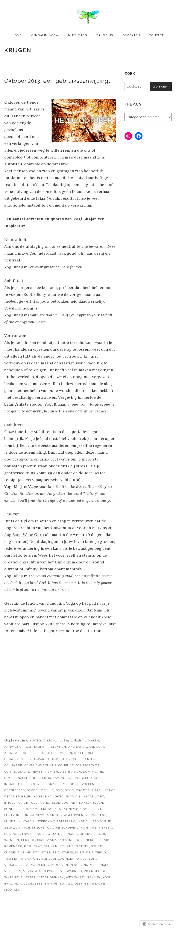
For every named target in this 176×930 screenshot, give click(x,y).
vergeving (79, 865)
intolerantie (37, 802)
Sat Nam (51, 846)
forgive (35, 784)
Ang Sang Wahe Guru (24, 534)
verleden (12, 871)
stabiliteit (50, 852)
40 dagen (91, 740)
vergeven (59, 865)
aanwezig (13, 746)
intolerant (14, 802)
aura (8, 753)
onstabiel (88, 833)
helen (26, 796)
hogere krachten (49, 796)
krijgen (96, 802)
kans (83, 802)
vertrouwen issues (40, 871)
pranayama (47, 840)
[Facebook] (139, 136)
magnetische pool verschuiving (50, 827)
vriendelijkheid (98, 871)
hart (96, 790)
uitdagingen (64, 858)
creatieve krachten (40, 771)
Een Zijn (29, 777)
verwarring (71, 871)
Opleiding (104, 35)
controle (12, 771)
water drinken (51, 877)
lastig (82, 821)
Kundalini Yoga (44, 35)
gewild (47, 790)
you (22, 883)
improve (73, 796)
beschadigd (84, 753)
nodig (73, 833)
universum (86, 858)
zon (63, 883)
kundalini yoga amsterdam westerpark (39, 821)
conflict (66, 765)
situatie (66, 846)
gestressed (14, 790)
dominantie (93, 771)
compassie (13, 765)
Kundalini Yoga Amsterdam (28, 809)
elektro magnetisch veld (60, 777)
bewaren (41, 759)
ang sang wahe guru (86, 746)
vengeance (14, 865)
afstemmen (56, 746)
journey (69, 802)
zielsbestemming (43, 883)
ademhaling (34, 746)
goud (69, 790)
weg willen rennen (83, 877)
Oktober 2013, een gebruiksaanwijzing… (57, 81)
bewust (58, 759)
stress (67, 852)
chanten (88, 759)
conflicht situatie (40, 765)
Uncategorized (39, 740)
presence (67, 840)
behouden (45, 753)
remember (13, 846)
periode (28, 840)
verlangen (100, 865)
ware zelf (13, 877)
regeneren (87, 840)
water (30, 877)
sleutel (82, 846)
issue (55, 802)
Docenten (131, 35)
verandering (37, 865)
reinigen (106, 840)
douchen (12, 777)
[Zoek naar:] (148, 86)
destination (70, 771)
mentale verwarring (22, 833)
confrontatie (88, 765)
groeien (83, 790)
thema (26, 858)
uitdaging (42, 858)
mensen (105, 827)
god (59, 790)
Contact (156, 35)
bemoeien (64, 753)
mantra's (89, 827)
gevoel (33, 790)
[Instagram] (128, 136)
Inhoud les (77, 35)
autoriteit (24, 753)
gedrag (50, 784)
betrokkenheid (17, 759)
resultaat (33, 846)
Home (17, 35)
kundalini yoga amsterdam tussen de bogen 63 (64, 815)
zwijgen (75, 883)
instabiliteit (93, 796)
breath (72, 759)
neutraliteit (54, 833)
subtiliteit (84, 852)
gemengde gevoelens (77, 784)
